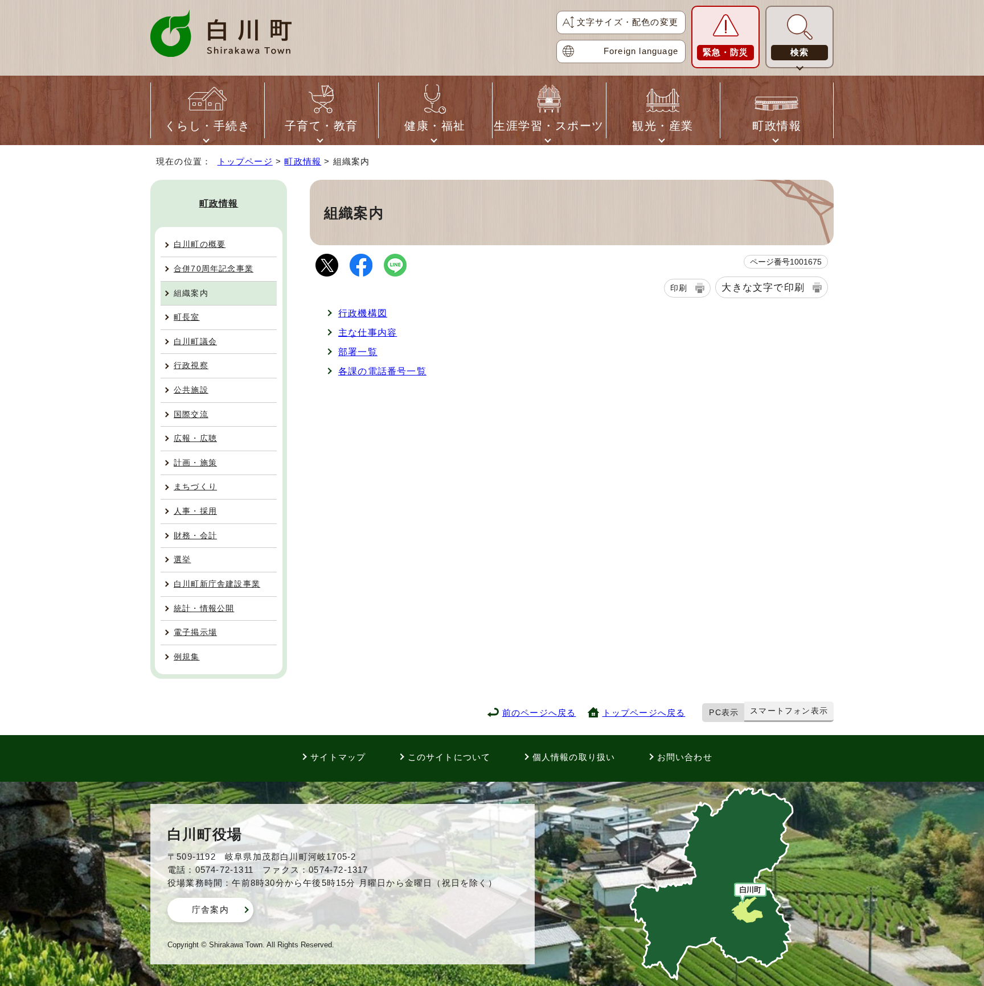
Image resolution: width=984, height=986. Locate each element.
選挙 (182, 559)
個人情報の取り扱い (574, 757)
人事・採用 (195, 510)
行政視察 (191, 365)
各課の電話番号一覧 (382, 371)
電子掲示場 (195, 632)
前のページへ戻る (539, 712)
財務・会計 (195, 535)
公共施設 (191, 389)
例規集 (187, 656)
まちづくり (195, 486)
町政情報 (302, 161)
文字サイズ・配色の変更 (627, 22)
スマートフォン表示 (789, 710)
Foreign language (641, 51)
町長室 (187, 316)
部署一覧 (358, 352)
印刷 (678, 287)
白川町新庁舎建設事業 (217, 583)
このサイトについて (449, 757)
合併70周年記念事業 (213, 268)
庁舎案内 (210, 909)
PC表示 (724, 712)
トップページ (245, 161)
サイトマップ (338, 757)
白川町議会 (195, 341)
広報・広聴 (195, 438)
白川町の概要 (200, 244)
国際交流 (191, 414)
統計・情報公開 (204, 608)
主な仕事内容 (367, 332)
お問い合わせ (684, 757)
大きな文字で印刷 (763, 287)
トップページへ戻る (644, 712)
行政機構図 (362, 313)
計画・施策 (195, 462)
